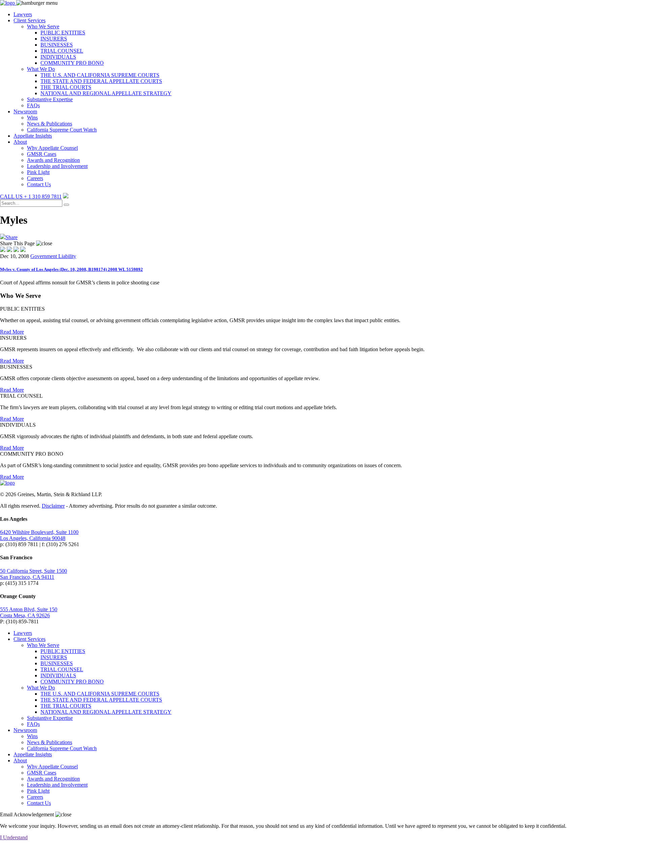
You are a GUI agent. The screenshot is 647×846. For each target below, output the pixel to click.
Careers (35, 178)
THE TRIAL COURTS (65, 87)
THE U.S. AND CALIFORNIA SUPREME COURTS (99, 75)
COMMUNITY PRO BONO (72, 63)
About (20, 142)
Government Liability (53, 256)
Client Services (29, 20)
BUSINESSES (56, 45)
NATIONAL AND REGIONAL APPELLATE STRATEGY (106, 93)
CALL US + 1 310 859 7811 (31, 196)
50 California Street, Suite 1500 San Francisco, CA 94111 (33, 574)
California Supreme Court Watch (62, 130)
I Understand (14, 837)
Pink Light (38, 172)
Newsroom (25, 111)
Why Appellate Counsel (52, 148)
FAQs (33, 105)
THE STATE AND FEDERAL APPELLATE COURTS (101, 81)
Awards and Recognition (53, 160)
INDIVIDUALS (58, 57)
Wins (32, 117)
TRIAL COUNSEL (61, 51)
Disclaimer (53, 506)
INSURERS (53, 38)
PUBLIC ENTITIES (62, 32)
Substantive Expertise (50, 99)
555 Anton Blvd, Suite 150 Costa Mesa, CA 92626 (28, 612)
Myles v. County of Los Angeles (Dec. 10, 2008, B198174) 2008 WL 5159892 (71, 269)
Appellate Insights (32, 136)
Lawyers (22, 14)
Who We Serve (43, 26)
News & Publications (49, 123)
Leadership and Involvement (57, 166)
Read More (12, 332)
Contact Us (39, 184)
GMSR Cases (41, 154)
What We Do (41, 69)
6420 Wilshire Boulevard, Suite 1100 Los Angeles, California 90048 (39, 535)
